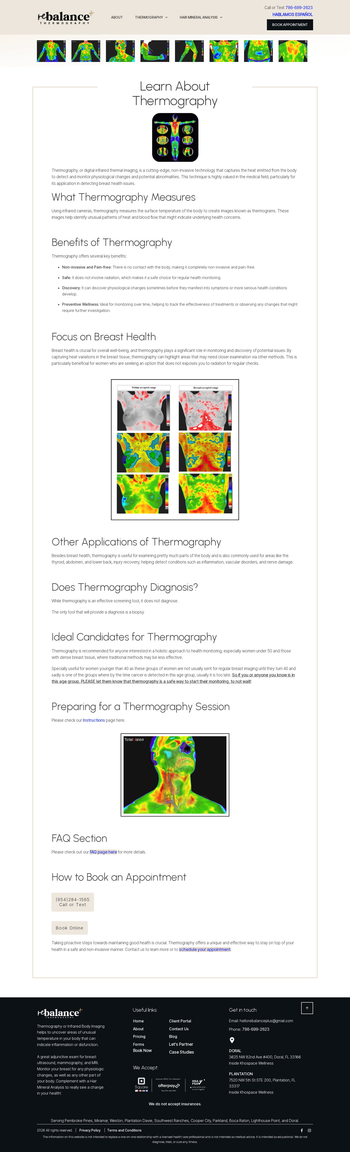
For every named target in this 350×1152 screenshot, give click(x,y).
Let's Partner (181, 1044)
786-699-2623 (299, 7)
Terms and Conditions (124, 1130)
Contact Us (179, 1028)
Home (138, 1021)
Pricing (139, 1036)
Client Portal (180, 1021)
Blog (173, 1036)
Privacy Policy (89, 1130)
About (138, 1028)
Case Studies (181, 1052)
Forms (138, 1044)
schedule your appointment (204, 949)
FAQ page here (103, 852)
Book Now (142, 1050)
